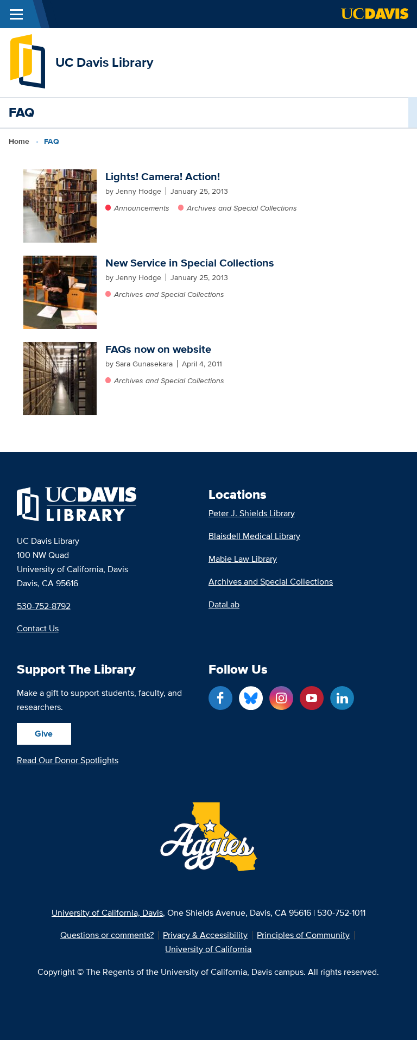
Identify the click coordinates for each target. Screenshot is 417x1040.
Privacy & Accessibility (205, 935)
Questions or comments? (107, 935)
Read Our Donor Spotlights (67, 760)
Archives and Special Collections (242, 207)
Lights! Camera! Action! (162, 176)
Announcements (141, 207)
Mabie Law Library (242, 559)
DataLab (223, 604)
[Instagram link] (281, 698)
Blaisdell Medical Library (254, 536)
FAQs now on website (158, 349)
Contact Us (38, 628)
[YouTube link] (312, 698)
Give (44, 733)
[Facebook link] (220, 698)
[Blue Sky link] (251, 698)
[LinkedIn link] (342, 698)
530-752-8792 (44, 606)
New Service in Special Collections (189, 263)
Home (19, 141)
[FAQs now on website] (60, 378)
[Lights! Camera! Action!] (60, 206)
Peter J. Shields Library (251, 513)
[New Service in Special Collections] (60, 292)
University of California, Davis (107, 912)
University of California (208, 949)
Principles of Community (303, 935)
